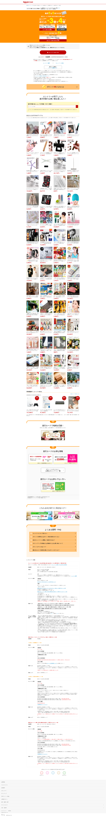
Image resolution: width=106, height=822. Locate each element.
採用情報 (9, 810)
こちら (51, 613)
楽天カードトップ (29, 5)
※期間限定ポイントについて (42, 704)
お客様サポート (4, 799)
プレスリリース (4, 784)
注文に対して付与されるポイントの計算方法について (46, 581)
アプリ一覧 (3, 815)
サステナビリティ (4, 810)
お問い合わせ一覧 (8, 815)
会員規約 (3, 787)
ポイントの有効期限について (52, 663)
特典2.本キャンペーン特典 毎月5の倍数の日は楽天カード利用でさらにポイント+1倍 (52, 591)
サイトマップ (4, 793)
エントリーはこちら (54, 52)
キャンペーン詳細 (59, 63)
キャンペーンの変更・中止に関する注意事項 (59, 564)
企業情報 (3, 782)
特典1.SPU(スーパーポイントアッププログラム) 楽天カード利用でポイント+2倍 (51, 588)
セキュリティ (4, 790)
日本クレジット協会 (5, 796)
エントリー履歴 (46, 63)
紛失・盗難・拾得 (4, 802)
